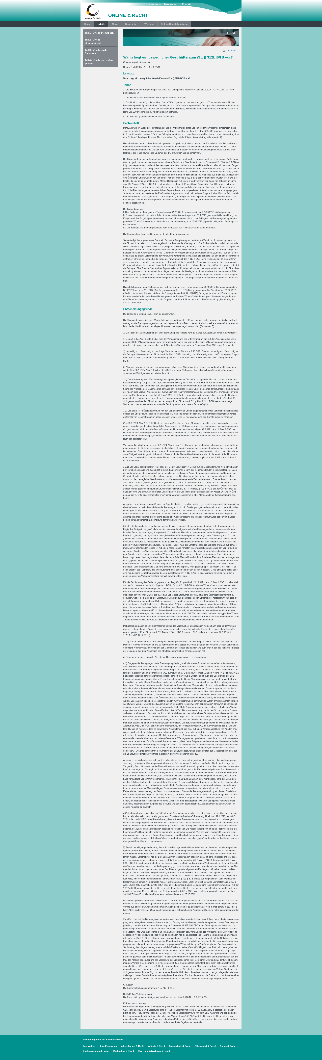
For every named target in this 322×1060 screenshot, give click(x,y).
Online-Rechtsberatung (174, 24)
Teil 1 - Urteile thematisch (99, 32)
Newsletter (131, 24)
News (115, 24)
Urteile (101, 24)
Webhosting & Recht (123, 1051)
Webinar (149, 24)
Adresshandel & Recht (132, 1046)
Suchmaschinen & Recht (96, 1051)
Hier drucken (232, 50)
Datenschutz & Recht (180, 1046)
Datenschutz (171, 4)
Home (87, 24)
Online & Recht (227, 1046)
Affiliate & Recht (156, 1046)
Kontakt (186, 4)
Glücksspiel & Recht (205, 1046)
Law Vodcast (89, 1046)
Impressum (154, 4)
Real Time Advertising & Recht (154, 1051)
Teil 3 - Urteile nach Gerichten (96, 52)
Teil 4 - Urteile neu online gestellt (99, 62)
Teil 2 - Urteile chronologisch (93, 41)
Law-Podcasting (108, 1046)
